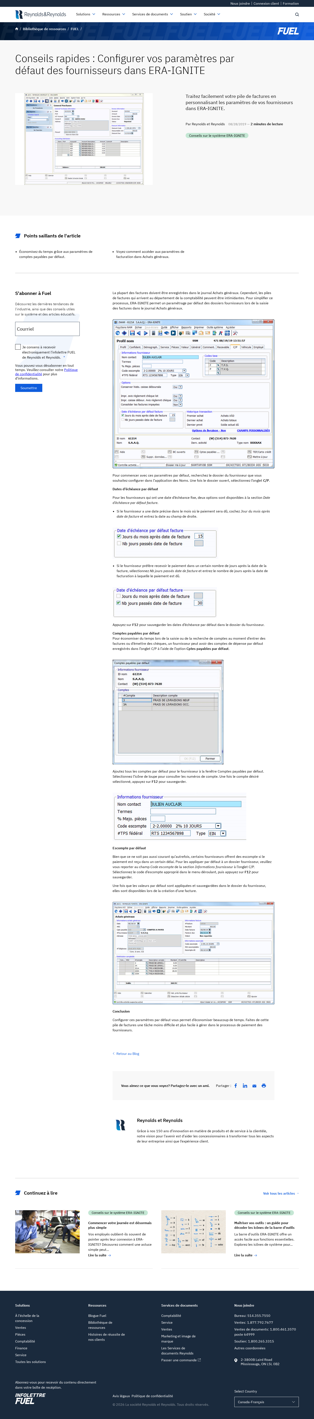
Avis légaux (121, 1396)
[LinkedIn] (245, 1085)
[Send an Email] (254, 1086)
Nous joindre (240, 3)
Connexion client (266, 3)
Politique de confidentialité (152, 1396)
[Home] (40, 14)
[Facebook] (235, 1085)
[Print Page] (264, 1085)
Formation (291, 3)
